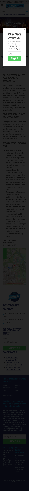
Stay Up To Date (14, 58)
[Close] (24, 29)
